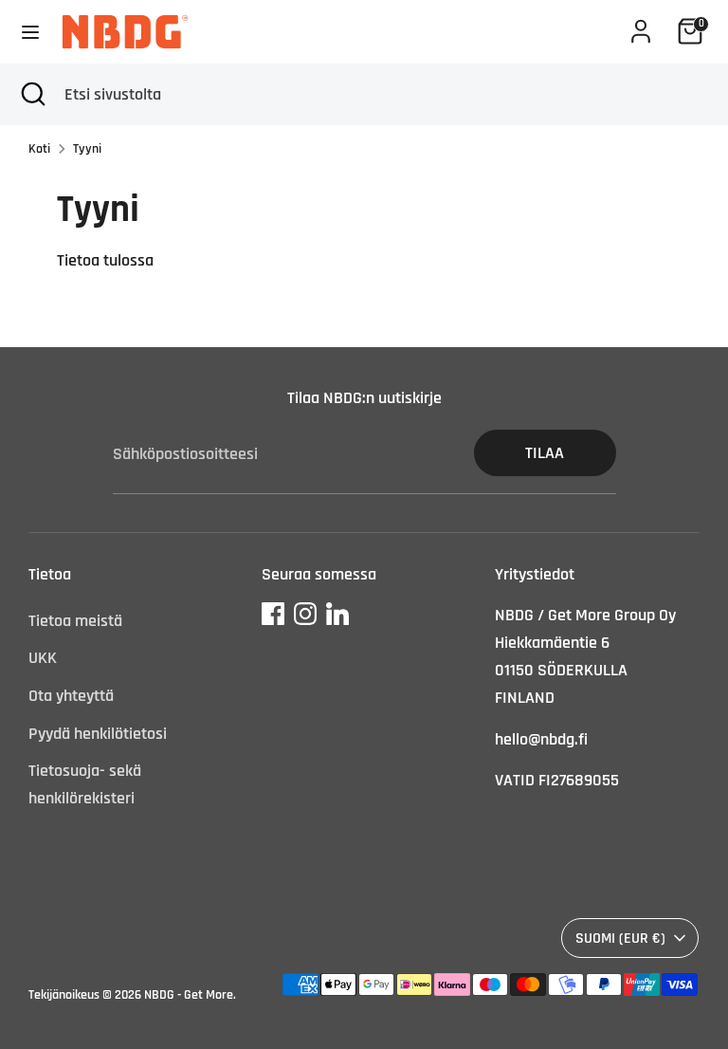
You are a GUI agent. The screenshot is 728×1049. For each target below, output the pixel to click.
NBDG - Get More (188, 994)
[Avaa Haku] (32, 94)
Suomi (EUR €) (620, 938)
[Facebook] (273, 613)
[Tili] (641, 25)
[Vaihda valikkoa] (30, 31)
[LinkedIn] (337, 613)
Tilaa (544, 453)
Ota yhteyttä (71, 696)
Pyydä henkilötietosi (97, 734)
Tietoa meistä (75, 621)
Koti (39, 148)
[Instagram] (305, 613)
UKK (42, 658)
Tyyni (87, 148)
